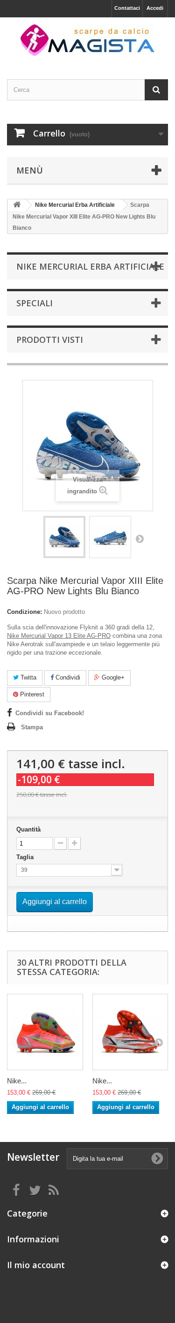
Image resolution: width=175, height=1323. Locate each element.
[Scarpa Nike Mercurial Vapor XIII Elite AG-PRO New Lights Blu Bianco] (64, 537)
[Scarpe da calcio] (87, 40)
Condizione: (24, 611)
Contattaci (127, 8)
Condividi (67, 677)
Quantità (28, 829)
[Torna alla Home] (17, 205)
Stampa (32, 727)
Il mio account (36, 1264)
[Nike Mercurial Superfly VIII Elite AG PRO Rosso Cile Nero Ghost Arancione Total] (130, 1032)
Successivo (139, 538)
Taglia (25, 857)
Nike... (17, 1081)
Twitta (27, 677)
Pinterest (31, 694)
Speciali (34, 303)
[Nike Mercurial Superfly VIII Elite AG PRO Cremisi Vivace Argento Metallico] (45, 1032)
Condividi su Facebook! (49, 713)
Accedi (155, 8)
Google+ (112, 677)
